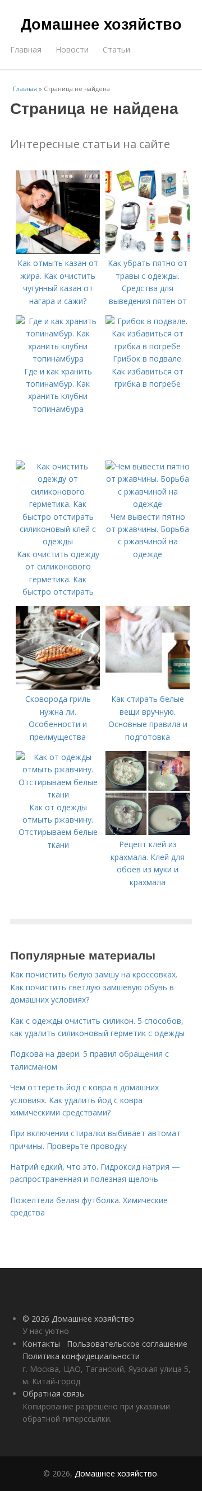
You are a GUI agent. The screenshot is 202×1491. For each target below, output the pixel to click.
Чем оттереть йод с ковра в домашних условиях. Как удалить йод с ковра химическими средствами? (84, 1100)
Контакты (41, 1343)
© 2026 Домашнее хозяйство (78, 1318)
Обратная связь (53, 1393)
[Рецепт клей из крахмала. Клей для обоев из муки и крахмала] (147, 832)
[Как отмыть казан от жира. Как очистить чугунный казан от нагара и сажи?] (58, 250)
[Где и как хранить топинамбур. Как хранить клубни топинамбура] (58, 358)
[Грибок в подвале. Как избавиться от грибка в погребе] (147, 346)
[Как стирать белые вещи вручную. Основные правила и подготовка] (147, 686)
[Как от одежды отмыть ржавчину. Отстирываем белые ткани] (58, 794)
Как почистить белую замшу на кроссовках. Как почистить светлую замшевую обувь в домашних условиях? (93, 987)
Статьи (116, 49)
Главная (26, 49)
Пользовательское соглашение (127, 1343)
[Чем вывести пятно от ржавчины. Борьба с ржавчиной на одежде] (147, 503)
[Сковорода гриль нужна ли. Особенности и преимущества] (58, 686)
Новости (72, 49)
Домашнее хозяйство (101, 23)
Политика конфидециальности (81, 1356)
